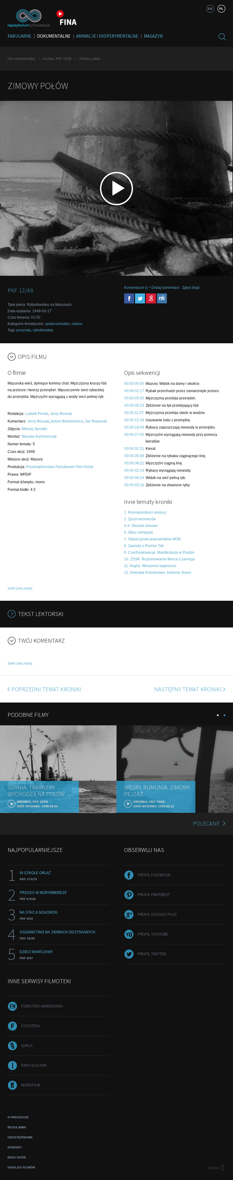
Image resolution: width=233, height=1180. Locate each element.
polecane (206, 823)
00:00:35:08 (134, 456)
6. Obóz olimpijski (138, 532)
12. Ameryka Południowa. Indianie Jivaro (157, 572)
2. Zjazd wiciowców (140, 519)
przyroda (23, 330)
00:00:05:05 (134, 398)
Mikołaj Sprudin (34, 429)
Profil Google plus (157, 914)
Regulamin (17, 1127)
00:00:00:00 (134, 383)
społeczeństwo (57, 324)
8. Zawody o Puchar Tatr (144, 546)
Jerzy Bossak (61, 414)
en (210, 8)
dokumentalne (53, 36)
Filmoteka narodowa (42, 1006)
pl (221, 8)
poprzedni (46, 689)
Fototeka (30, 1025)
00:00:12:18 (134, 420)
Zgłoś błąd (190, 288)
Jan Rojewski (96, 421)
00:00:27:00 (134, 435)
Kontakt (15, 1147)
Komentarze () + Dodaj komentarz (152, 288)
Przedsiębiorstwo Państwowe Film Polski (59, 467)
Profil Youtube (153, 934)
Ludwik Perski (36, 414)
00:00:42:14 (134, 470)
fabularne (19, 36)
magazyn (153, 36)
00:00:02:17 (134, 391)
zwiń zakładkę (20, 588)
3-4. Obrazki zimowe (141, 526)
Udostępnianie (20, 1137)
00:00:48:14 (134, 478)
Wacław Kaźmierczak (39, 436)
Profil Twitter (152, 953)
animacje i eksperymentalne (107, 36)
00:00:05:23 (134, 405)
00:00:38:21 (134, 463)
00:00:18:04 (134, 427)
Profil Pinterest (154, 894)
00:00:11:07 (134, 413)
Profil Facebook (154, 874)
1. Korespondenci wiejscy (145, 512)
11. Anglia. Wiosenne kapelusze (150, 566)
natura (77, 324)
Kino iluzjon (33, 1065)
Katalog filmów (21, 1167)
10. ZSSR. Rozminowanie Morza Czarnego (159, 559)
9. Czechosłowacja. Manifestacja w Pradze (159, 552)
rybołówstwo (43, 330)
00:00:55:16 (134, 485)
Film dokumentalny (21, 58)
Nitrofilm (30, 1085)
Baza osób (17, 1157)
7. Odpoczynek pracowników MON (152, 539)
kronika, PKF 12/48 (57, 58)
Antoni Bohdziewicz (67, 421)
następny (187, 689)
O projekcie (18, 1117)
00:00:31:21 (134, 448)
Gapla (26, 1045)
